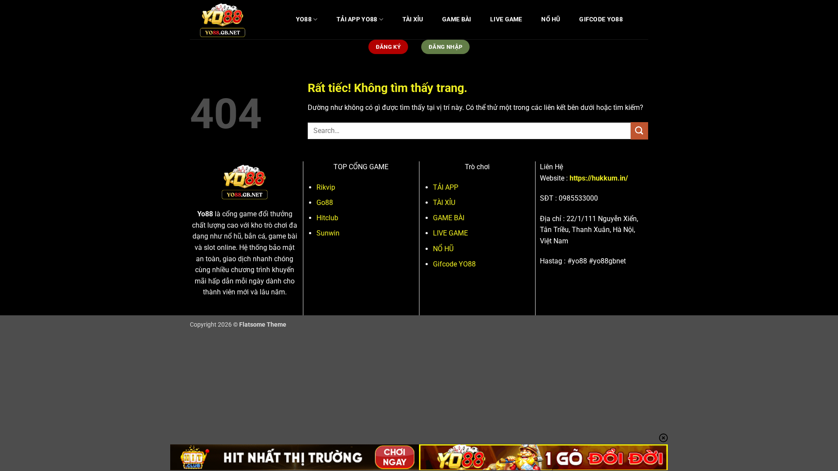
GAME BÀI (456, 19)
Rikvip (325, 187)
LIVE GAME (506, 19)
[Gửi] (639, 130)
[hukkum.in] (233, 19)
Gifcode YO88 (600, 19)
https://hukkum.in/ (599, 178)
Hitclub (327, 218)
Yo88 (205, 214)
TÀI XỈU (412, 19)
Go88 (324, 202)
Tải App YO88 (357, 19)
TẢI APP (445, 187)
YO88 (304, 19)
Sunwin (328, 233)
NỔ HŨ (550, 19)
